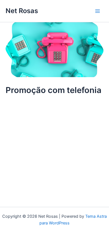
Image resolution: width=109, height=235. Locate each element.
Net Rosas (22, 11)
